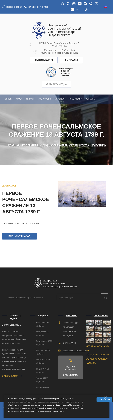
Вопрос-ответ (14, 6)
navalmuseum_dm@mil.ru (74, 350)
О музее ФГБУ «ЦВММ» (42, 333)
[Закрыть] (105, 397)
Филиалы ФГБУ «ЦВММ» (43, 361)
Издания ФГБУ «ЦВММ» (42, 370)
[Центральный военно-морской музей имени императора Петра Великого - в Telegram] (91, 4)
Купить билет (11, 375)
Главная (14, 145)
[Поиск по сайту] (68, 4)
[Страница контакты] (74, 4)
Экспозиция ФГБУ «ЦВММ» (44, 343)
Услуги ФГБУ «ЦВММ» (42, 380)
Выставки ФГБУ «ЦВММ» (43, 352)
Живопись (99, 145)
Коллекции (59, 99)
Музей (19, 99)
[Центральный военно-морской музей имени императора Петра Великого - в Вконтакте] (80, 4)
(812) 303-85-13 (69, 343)
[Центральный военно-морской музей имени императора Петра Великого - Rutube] (96, 4)
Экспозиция (45, 99)
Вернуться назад (19, 236)
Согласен (104, 399)
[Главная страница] (62, 4)
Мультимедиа (57, 84)
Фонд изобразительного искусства (64, 145)
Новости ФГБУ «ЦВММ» (42, 324)
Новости (8, 99)
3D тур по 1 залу (96, 354)
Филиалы (71, 60)
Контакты (90, 99)
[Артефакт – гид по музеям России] (76, 10)
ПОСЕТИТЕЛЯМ (75, 99)
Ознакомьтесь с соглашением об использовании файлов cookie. (36, 411)
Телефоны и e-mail (38, 6)
